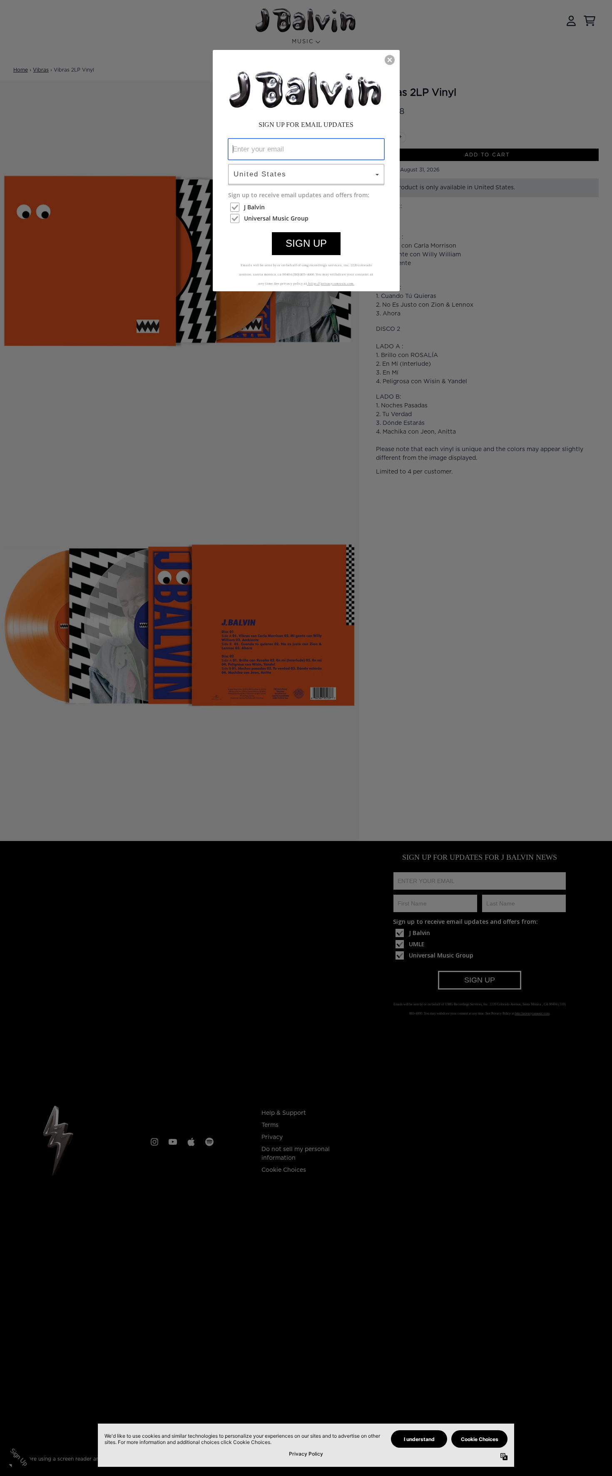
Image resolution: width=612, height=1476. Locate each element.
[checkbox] (307, 207)
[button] (390, 60)
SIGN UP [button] (306, 243)
